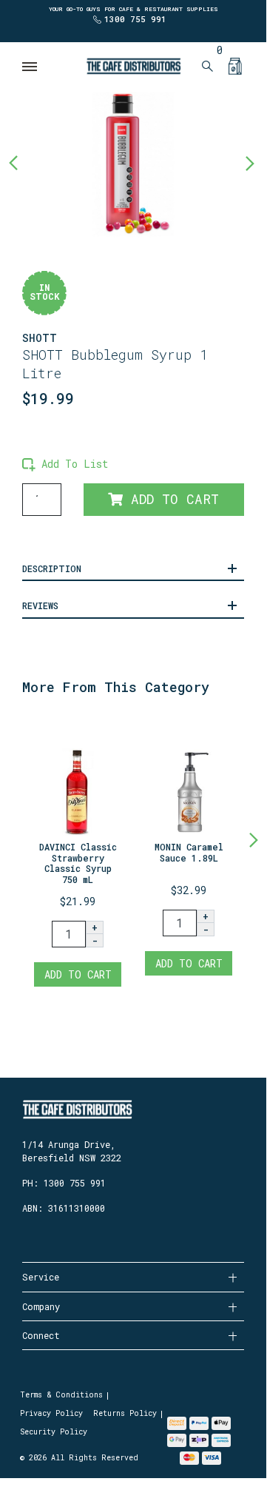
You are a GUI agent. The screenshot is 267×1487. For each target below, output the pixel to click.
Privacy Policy (51, 1413)
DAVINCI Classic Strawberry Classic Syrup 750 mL (78, 863)
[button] (65, 464)
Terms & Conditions (61, 1395)
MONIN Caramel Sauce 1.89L (189, 852)
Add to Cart (171, 499)
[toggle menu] (30, 66)
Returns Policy (125, 1413)
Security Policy (53, 1432)
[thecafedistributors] (133, 65)
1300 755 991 (135, 18)
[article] (77, 854)
